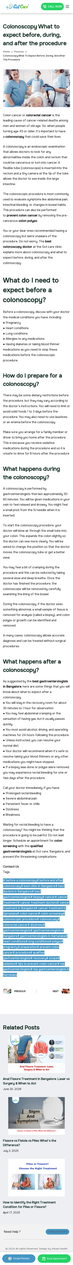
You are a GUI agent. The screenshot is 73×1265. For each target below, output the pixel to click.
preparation (27, 947)
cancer (48, 897)
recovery (38, 958)
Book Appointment (56, 1258)
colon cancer (27, 914)
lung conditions (37, 941)
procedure (21, 953)
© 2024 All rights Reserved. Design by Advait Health (36, 1248)
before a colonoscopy (20, 880)
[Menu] (67, 6)
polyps (55, 941)
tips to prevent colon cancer (36, 964)
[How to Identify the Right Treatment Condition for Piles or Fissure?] (36, 1178)
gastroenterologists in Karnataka (41, 936)
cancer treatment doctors (37, 903)
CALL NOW (55, 6)
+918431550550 (57, 1231)
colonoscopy (47, 919)
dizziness (35, 925)
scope (52, 958)
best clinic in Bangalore (38, 886)
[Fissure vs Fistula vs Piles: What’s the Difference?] (36, 1116)
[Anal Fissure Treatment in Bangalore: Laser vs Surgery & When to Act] (36, 1054)
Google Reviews (21, 1258)
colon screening (50, 914)
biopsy (36, 897)
